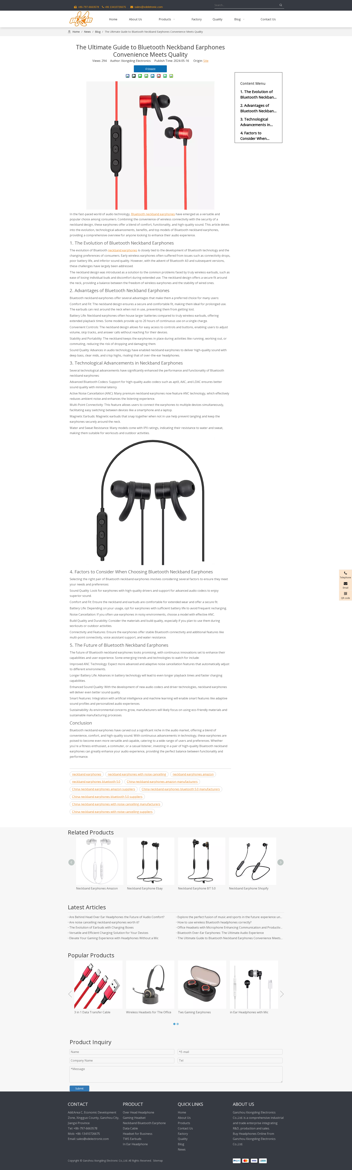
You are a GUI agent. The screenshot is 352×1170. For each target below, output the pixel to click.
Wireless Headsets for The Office (96, 1012)
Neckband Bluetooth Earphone (144, 1123)
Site (205, 61)
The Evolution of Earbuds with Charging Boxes (101, 927)
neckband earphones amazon (193, 774)
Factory (183, 1134)
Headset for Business (137, 1134)
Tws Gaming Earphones (142, 1012)
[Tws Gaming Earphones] (150, 984)
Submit (79, 1088)
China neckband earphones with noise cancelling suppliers (112, 812)
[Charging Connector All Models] (254, 984)
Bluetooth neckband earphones (153, 214)
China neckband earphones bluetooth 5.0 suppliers (107, 797)
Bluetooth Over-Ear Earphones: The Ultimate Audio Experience (220, 933)
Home (182, 1112)
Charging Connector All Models (251, 1012)
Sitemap (158, 1160)
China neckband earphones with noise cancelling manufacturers (116, 804)
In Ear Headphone (135, 1144)
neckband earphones (122, 250)
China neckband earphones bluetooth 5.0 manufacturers (181, 789)
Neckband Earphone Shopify (197, 888)
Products (184, 1123)
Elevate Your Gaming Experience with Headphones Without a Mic (113, 938)
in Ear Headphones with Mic (197, 1012)
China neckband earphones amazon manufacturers (162, 782)
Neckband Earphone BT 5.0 (146, 888)
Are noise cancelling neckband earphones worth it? (104, 922)
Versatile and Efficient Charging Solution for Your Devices (108, 933)
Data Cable (130, 1128)
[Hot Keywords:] (281, 5)
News (182, 1149)
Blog (181, 1144)
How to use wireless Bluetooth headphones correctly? (214, 922)
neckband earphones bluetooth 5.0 (96, 782)
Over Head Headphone (138, 1112)
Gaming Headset (134, 1118)
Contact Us (185, 1128)
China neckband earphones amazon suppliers (103, 789)
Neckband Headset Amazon (248, 888)
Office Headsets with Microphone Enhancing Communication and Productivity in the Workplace (230, 927)
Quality (183, 1139)
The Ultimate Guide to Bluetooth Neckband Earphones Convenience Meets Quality (230, 938)
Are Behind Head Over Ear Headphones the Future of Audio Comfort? (116, 917)
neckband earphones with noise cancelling (137, 774)
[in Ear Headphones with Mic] (202, 984)
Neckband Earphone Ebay (94, 888)
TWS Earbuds (132, 1139)
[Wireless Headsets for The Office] (98, 984)
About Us (184, 1118)
